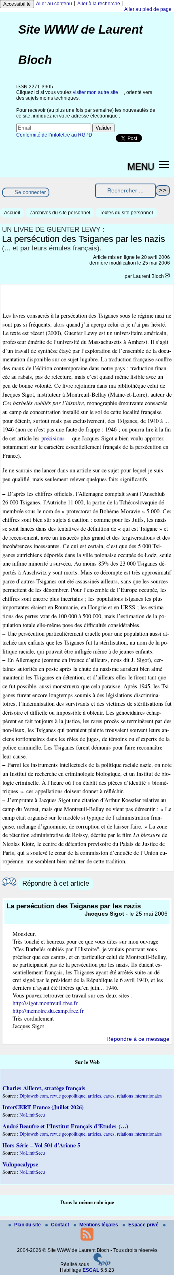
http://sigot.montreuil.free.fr (45, 1003)
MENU (140, 165)
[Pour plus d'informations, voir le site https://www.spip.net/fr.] (102, 1264)
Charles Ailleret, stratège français (43, 1088)
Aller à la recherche (98, 3)
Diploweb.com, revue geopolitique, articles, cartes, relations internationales (90, 1095)
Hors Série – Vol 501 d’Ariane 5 (41, 1145)
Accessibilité (17, 4)
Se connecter (30, 192)
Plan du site (28, 1225)
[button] (164, 164)
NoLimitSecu (32, 1114)
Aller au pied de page (148, 9)
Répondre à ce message (138, 1039)
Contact (60, 1225)
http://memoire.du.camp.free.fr (48, 1010)
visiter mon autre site (95, 92)
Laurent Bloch (148, 276)
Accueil (12, 213)
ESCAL (91, 1270)
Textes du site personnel (126, 213)
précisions (53, 438)
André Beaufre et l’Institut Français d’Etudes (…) (65, 1126)
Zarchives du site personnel (60, 213)
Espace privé (144, 1225)
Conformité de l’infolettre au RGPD (54, 135)
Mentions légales (99, 1225)
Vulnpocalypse (20, 1164)
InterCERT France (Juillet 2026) (43, 1107)
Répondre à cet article (55, 883)
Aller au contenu (54, 3)
